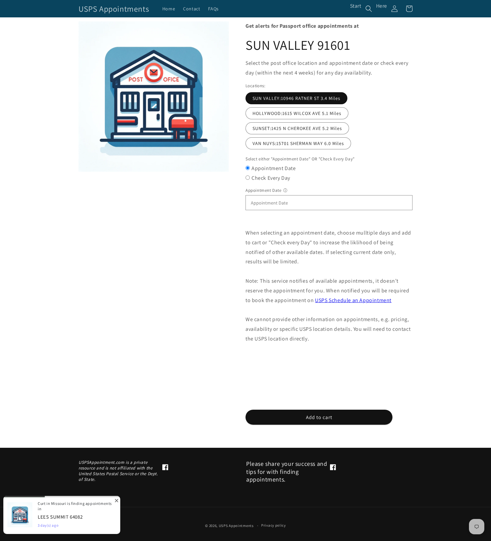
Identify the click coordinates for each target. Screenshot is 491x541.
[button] (368, 8)
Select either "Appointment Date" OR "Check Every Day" (300, 159)
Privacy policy (273, 525)
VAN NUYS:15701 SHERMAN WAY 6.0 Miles (298, 143)
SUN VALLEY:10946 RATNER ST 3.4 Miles (296, 98)
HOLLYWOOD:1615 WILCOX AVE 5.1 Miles (297, 113)
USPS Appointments (236, 525)
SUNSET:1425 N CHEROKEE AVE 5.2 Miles (297, 128)
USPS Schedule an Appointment (353, 300)
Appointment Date (274, 168)
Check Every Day (271, 177)
